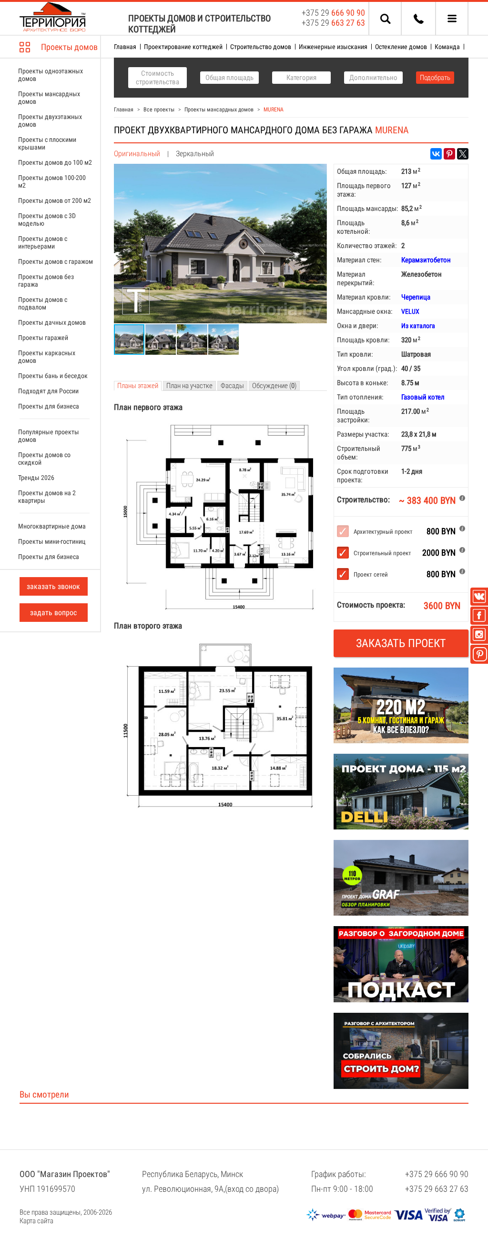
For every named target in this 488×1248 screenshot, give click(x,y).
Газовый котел (423, 397)
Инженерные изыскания (333, 46)
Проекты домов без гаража (46, 280)
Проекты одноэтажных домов (50, 74)
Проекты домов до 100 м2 (55, 162)
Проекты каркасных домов (46, 356)
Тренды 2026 (36, 477)
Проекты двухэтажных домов (50, 120)
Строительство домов (260, 46)
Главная (125, 46)
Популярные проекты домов (48, 435)
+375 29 (333, 13)
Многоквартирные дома (52, 526)
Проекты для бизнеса (48, 406)
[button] (318, 172)
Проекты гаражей (43, 337)
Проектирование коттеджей (183, 46)
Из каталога (418, 325)
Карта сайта (36, 1221)
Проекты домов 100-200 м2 (52, 181)
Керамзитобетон (426, 260)
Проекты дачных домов (52, 322)
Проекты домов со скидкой (44, 458)
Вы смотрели (44, 1094)
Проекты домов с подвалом (42, 303)
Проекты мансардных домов (49, 97)
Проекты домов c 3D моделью (47, 219)
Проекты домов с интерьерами (42, 242)
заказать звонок (53, 586)
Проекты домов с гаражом (55, 261)
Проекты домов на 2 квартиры (47, 496)
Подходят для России (48, 391)
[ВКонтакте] (436, 154)
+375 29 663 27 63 (436, 1189)
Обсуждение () (274, 385)
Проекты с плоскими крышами (47, 143)
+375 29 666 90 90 (436, 1174)
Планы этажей (137, 385)
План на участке (189, 385)
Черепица (415, 297)
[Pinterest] (449, 154)
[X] (462, 154)
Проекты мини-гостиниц (51, 541)
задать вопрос (53, 612)
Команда (447, 46)
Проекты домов (69, 47)
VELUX (410, 311)
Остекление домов (401, 46)
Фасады (232, 385)
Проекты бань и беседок (53, 375)
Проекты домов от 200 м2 (54, 200)
